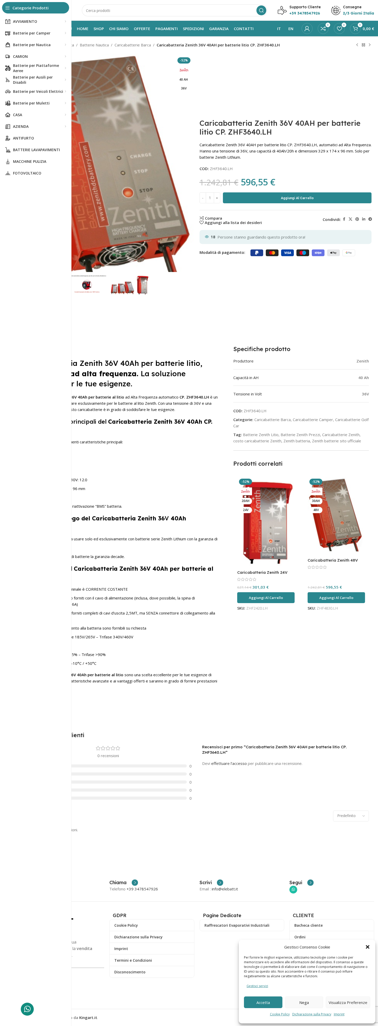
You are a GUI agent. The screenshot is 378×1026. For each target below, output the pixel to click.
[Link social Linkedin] (364, 219)
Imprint (339, 1014)
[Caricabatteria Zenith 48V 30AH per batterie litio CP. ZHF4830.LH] (336, 516)
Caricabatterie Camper (313, 419)
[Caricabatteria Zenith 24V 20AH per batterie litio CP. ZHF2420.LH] (266, 522)
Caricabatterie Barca (133, 44)
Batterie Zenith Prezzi (300, 434)
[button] (367, 947)
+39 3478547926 (142, 888)
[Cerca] (261, 10)
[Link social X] (350, 219)
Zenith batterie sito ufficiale (336, 440)
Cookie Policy (280, 1014)
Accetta (263, 1002)
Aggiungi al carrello (297, 198)
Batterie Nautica (94, 44)
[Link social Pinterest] (357, 219)
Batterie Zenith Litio (260, 434)
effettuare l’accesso (229, 763)
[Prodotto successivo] (370, 45)
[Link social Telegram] (370, 219)
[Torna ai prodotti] (363, 45)
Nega (304, 1002)
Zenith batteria (296, 440)
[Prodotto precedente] (357, 45)
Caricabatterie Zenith (341, 434)
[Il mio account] (307, 28)
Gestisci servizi (257, 986)
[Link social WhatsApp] (293, 890)
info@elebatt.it (225, 888)
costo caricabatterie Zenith (257, 440)
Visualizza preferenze (348, 1002)
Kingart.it (88, 1017)
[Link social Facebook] (344, 219)
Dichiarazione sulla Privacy (311, 1014)
